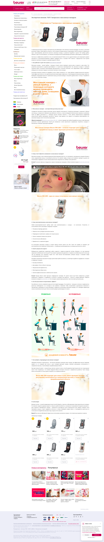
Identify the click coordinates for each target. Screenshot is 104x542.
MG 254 (37, 364)
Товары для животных (19, 92)
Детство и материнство (19, 60)
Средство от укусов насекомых (21, 33)
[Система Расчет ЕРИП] (58, 517)
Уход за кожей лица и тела (20, 47)
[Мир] (62, 517)
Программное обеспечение (20, 98)
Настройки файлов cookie (73, 523)
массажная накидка (55, 62)
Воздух (15, 74)
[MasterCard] (53, 517)
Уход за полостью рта (19, 36)
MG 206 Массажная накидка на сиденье (52, 458)
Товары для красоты (18, 38)
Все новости (22, 129)
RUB (90, 2)
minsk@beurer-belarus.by (55, 525)
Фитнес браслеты (18, 85)
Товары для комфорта (19, 63)
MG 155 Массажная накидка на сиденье (52, 435)
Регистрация (29, 9)
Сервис (84, 3)
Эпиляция (16, 49)
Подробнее (21, 166)
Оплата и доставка (81, 9)
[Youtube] (82, 517)
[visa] (45, 517)
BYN (90, 1)
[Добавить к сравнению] (45, 418)
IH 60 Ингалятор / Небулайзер (20, 164)
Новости (73, 1)
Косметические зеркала (19, 40)
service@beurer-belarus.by (55, 537)
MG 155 (47, 279)
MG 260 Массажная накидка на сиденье (67, 435)
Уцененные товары (68, 4)
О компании (66, 3)
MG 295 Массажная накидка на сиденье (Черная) (81, 435)
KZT (89, 4)
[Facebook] (78, 517)
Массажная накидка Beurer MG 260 (49, 120)
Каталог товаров (19, 8)
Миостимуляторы (18, 31)
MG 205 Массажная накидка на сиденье (38, 458)
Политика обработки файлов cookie (59, 523)
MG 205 (81, 162)
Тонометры (17, 16)
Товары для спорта (18, 76)
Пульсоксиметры (18, 24)
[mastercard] (53, 520)
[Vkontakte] (76, 517)
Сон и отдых (17, 69)
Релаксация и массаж (19, 67)
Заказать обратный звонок (38, 3)
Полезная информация (80, 1)
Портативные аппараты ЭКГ (20, 27)
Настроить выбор (91, 537)
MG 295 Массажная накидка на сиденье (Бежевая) (81, 458)
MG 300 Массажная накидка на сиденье (38, 435)
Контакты (76, 3)
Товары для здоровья (18, 13)
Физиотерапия (17, 29)
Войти (27, 7)
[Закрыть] (100, 524)
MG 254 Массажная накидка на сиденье (67, 458)
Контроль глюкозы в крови (20, 20)
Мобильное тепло (18, 71)
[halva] (49, 520)
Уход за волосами (18, 45)
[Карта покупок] (45, 520)
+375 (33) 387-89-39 (45, 525)
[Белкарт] (58, 520)
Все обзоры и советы (84, 509)
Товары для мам (17, 58)
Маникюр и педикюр (19, 42)
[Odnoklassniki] (80, 517)
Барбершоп (16, 51)
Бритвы (16, 54)
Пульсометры (17, 83)
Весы (15, 65)
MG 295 (85, 162)
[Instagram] (74, 517)
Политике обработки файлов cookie (89, 532)
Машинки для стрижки (19, 56)
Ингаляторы (17, 22)
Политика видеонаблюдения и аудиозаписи (22, 523)
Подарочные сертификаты (19, 95)
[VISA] (49, 517)
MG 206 (43, 279)
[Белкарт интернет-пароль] (66, 517)
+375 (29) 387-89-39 (36, 525)
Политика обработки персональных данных (42, 523)
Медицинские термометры (20, 18)
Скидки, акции (67, 1)
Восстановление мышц (19, 89)
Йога (15, 87)
